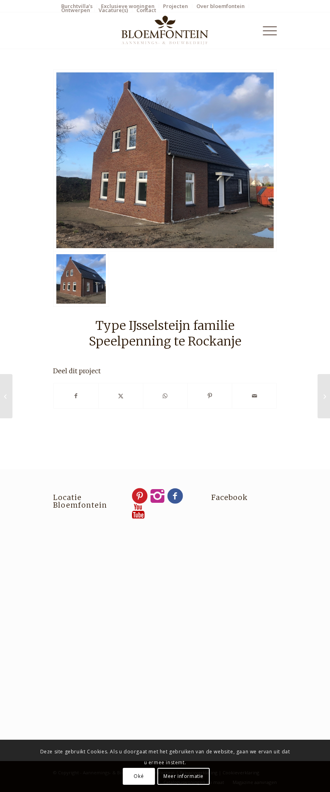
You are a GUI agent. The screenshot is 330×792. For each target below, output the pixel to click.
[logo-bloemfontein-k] (165, 30)
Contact (146, 10)
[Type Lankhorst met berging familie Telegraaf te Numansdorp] (324, 396)
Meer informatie (183, 776)
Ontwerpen (75, 10)
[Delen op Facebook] (76, 395)
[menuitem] (128, 6)
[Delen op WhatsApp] (165, 395)
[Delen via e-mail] (254, 395)
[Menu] (266, 30)
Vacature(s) (113, 10)
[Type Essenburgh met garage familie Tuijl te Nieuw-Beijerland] (6, 396)
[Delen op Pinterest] (210, 395)
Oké (139, 776)
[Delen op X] (121, 395)
